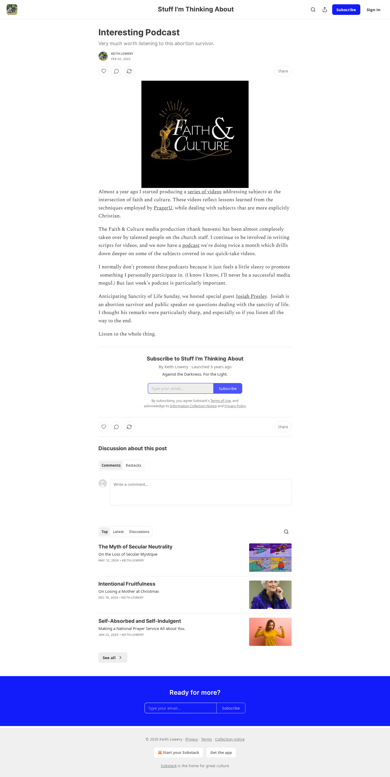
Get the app (221, 752)
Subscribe (346, 9)
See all (109, 657)
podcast (191, 245)
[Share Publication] (324, 9)
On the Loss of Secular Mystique (127, 554)
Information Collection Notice (193, 405)
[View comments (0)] (116, 71)
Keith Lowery (122, 53)
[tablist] (121, 465)
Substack (169, 765)
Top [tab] (105, 531)
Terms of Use (220, 400)
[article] (195, 557)
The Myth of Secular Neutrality (135, 547)
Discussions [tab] (139, 531)
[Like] (103, 71)
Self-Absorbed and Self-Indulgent (139, 621)
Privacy (191, 739)
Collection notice (230, 739)
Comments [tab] (111, 465)
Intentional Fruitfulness (126, 584)
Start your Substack (181, 752)
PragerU (163, 208)
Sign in (373, 9)
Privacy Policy (235, 405)
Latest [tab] (118, 531)
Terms (206, 739)
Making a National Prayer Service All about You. (141, 628)
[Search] (313, 9)
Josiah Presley (251, 296)
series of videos (205, 192)
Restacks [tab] (133, 465)
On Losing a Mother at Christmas (128, 591)
